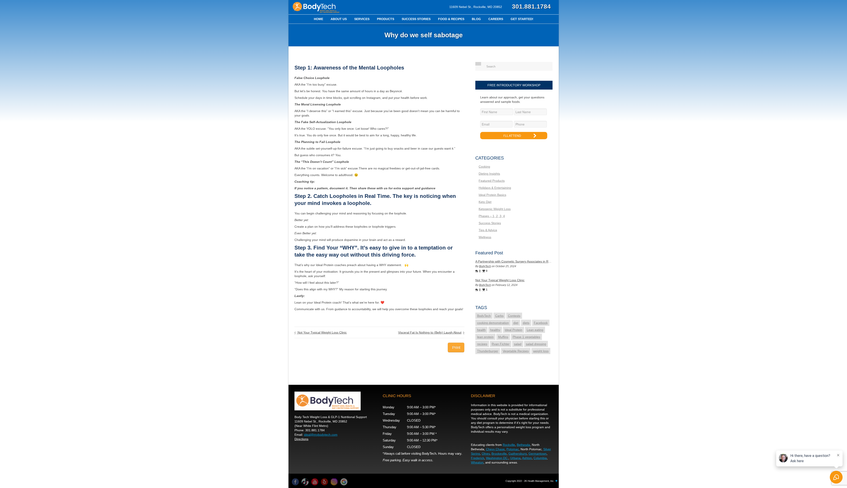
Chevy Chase (495, 449)
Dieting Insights (489, 173)
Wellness (485, 237)
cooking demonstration (493, 323)
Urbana (515, 458)
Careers (495, 19)
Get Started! (522, 19)
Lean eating (535, 330)
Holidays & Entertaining (495, 188)
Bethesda (523, 445)
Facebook (541, 323)
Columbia (540, 458)
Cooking (484, 166)
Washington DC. (497, 458)
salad (517, 344)
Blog (476, 19)
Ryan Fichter (501, 344)
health (481, 330)
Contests (514, 315)
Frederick (477, 458)
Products (385, 19)
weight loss (541, 351)
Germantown (537, 453)
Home (318, 19)
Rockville (509, 445)
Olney (486, 453)
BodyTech (485, 266)
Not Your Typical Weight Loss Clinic (500, 280)
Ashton (527, 458)
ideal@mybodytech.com (320, 434)
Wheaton (477, 462)
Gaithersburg (517, 453)
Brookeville (499, 453)
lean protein (485, 337)
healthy (495, 330)
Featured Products (492, 180)
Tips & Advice (488, 230)
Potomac (512, 449)
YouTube (314, 481)
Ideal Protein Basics (492, 195)
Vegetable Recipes (516, 351)
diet (515, 323)
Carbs (499, 315)
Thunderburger (487, 351)
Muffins (503, 337)
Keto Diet (485, 202)
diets (526, 323)
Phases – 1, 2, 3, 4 (492, 216)
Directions (301, 439)
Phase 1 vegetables (526, 337)
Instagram (334, 481)
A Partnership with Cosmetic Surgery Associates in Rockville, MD (514, 261)
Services (361, 19)
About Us (339, 19)
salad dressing (536, 344)
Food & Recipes (451, 19)
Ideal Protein (513, 330)
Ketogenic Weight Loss (495, 209)
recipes (482, 344)
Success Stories (416, 19)
